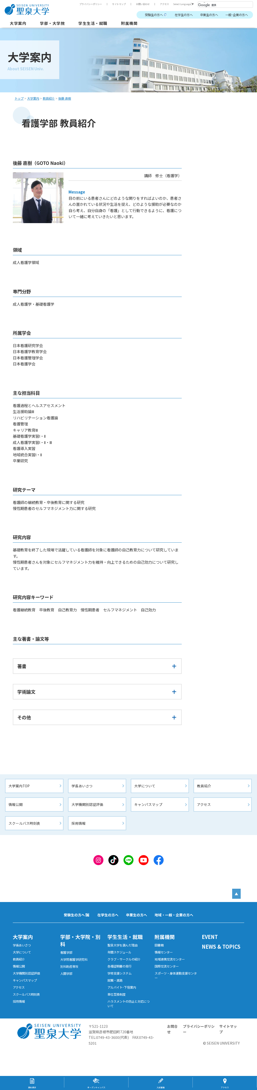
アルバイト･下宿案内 (121, 987)
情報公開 (16, 804)
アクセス (164, 4)
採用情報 (79, 823)
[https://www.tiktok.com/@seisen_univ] (113, 859)
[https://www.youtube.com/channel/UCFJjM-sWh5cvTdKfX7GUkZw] (144, 859)
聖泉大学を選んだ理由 (122, 945)
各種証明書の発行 (119, 966)
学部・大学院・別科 (80, 940)
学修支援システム (119, 973)
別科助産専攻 (69, 966)
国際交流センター (167, 966)
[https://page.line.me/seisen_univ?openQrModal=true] (128, 859)
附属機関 (129, 23)
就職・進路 (114, 980)
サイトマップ (119, 4)
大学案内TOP (19, 785)
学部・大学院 (52, 23)
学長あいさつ (82, 785)
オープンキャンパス (96, 1087)
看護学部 (66, 952)
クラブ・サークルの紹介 (124, 959)
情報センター (164, 952)
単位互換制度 (116, 994)
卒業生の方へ (209, 15)
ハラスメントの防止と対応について (128, 1003)
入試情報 (161, 1087)
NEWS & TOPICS (221, 946)
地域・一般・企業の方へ (174, 914)
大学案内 (18, 23)
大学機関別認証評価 (87, 804)
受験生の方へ (154, 15)
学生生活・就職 (92, 23)
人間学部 (66, 973)
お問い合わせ (143, 4)
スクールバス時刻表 (24, 823)
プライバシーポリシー (90, 4)
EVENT (210, 936)
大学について (144, 785)
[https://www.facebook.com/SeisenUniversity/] (159, 859)
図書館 (159, 945)
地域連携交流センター (170, 959)
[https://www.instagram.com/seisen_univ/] (98, 859)
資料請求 (32, 1087)
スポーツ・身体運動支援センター (176, 975)
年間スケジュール (119, 952)
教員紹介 (204, 785)
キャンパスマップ (148, 804)
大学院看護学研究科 (73, 959)
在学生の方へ (184, 15)
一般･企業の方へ (236, 15)
